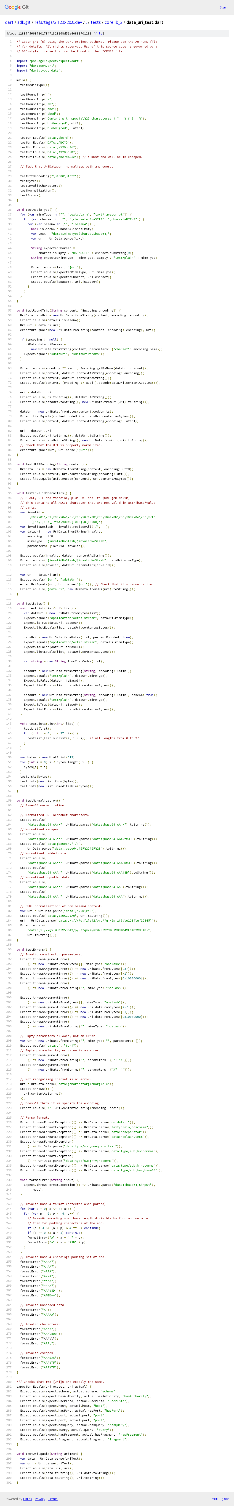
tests (96, 22)
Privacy (40, 1499)
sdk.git (24, 22)
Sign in (224, 7)
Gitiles (27, 1499)
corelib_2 (113, 22)
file (98, 33)
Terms (53, 1499)
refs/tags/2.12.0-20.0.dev (58, 22)
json (225, 1499)
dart (9, 22)
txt (215, 1499)
